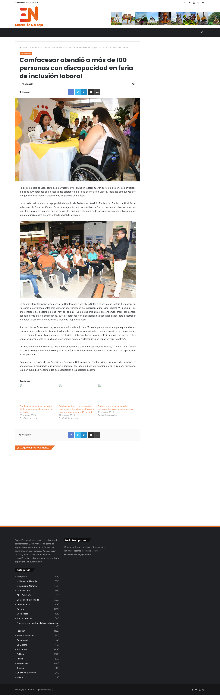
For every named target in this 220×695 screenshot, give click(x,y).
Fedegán (21, 631)
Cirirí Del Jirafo (24, 595)
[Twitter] (189, 2)
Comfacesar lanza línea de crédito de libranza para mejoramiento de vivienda (36, 409)
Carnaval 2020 (24, 590)
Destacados (22, 614)
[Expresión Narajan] (29, 16)
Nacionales (22, 649)
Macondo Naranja (28, 581)
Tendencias (22, 663)
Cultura (20, 609)
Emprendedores (24, 618)
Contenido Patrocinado (28, 600)
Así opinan (22, 576)
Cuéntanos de (35, 47)
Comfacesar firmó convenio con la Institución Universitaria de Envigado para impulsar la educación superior (76, 409)
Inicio (24, 47)
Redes (20, 659)
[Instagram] (198, 2)
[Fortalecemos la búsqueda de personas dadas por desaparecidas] (116, 394)
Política (20, 654)
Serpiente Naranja (28, 586)
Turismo (20, 668)
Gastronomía (23, 640)
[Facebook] (185, 2)
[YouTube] (194, 2)
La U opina (22, 645)
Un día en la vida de (26, 672)
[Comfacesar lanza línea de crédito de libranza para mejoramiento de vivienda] (38, 394)
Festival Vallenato (25, 635)
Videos (20, 677)
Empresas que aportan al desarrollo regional (38, 623)
